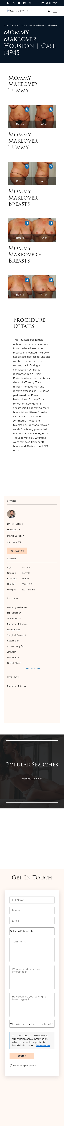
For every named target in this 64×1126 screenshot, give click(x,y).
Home (6, 25)
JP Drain (11, 651)
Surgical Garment (16, 635)
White (18, 578)
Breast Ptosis (14, 663)
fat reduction (14, 612)
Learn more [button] (43, 1045)
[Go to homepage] (24, 11)
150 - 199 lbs (21, 589)
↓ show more (32, 668)
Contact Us (17, 551)
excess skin (13, 640)
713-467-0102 (14, 541)
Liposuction (13, 629)
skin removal (14, 618)
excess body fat (15, 646)
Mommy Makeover (36, 25)
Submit (22, 1056)
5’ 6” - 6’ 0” (20, 584)
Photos (15, 25)
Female (18, 573)
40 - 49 (18, 567)
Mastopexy (13, 657)
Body (23, 25)
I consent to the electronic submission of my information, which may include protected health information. (30, 1040)
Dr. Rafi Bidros (15, 523)
